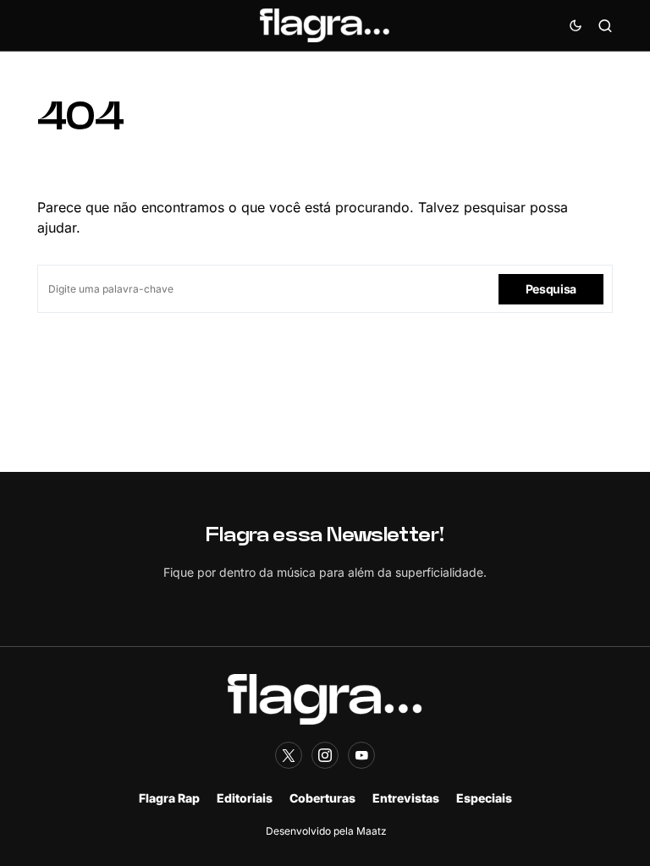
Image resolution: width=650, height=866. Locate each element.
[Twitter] (288, 755)
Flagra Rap (169, 798)
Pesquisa (551, 289)
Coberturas (322, 798)
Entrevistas (405, 798)
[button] (575, 25)
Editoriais (245, 798)
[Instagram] (325, 755)
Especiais (484, 798)
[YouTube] (361, 755)
